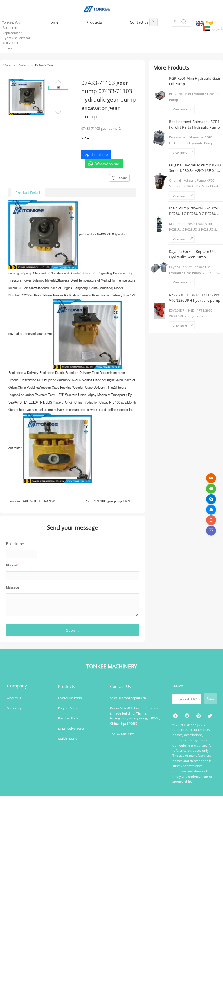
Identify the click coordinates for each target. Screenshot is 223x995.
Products (24, 65)
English (210, 22)
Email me (100, 154)
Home (6, 65)
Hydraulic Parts (44, 65)
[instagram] (198, 716)
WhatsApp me (107, 164)
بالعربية (216, 28)
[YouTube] (187, 716)
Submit (212, 698)
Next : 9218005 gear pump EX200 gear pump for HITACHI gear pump (111, 501)
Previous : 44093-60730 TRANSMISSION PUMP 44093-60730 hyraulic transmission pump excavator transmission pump (34, 501)
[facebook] (175, 716)
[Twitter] (210, 716)
